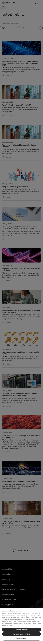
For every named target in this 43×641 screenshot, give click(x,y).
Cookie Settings (21, 638)
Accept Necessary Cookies (21, 634)
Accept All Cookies (21, 629)
